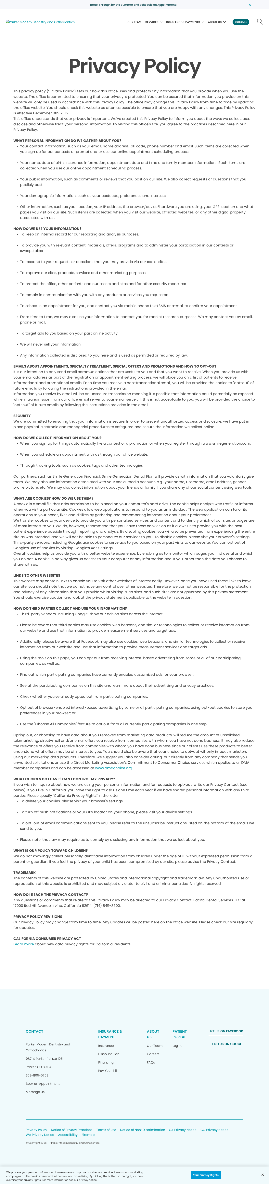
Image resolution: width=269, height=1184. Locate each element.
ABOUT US (215, 22)
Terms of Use (106, 1130)
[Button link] (260, 22)
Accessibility (68, 1135)
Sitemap (88, 1135)
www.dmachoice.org (113, 768)
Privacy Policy (36, 1130)
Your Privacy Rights (206, 1175)
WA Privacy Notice (40, 1135)
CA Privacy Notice (183, 1130)
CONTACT (34, 1031)
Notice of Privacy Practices (71, 1130)
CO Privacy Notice (214, 1130)
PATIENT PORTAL (180, 1034)
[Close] (262, 1174)
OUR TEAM (134, 22)
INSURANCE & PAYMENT (110, 1034)
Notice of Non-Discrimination (142, 1130)
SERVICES (151, 22)
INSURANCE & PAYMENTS (183, 22)
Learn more (23, 944)
